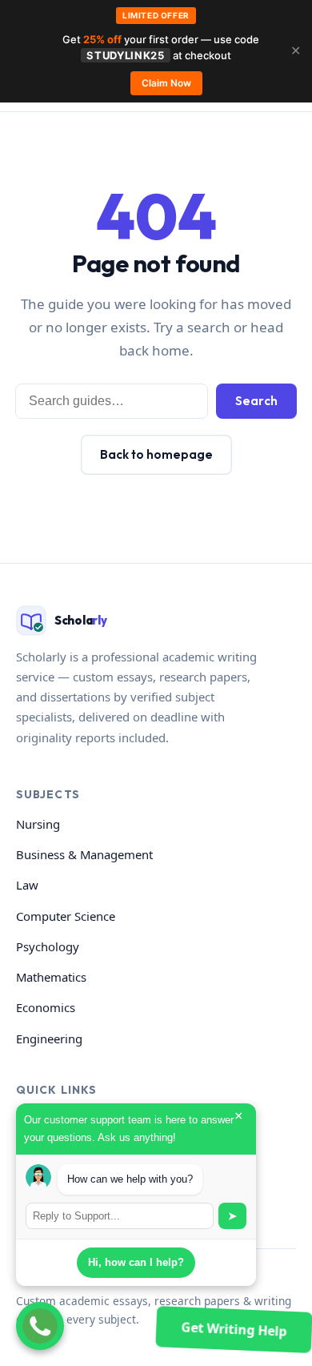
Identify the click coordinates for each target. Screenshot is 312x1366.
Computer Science (65, 916)
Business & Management (84, 854)
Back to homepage (156, 454)
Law (27, 885)
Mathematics (51, 977)
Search (256, 400)
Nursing (38, 824)
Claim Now (166, 83)
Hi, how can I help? (136, 1262)
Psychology (47, 946)
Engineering (49, 1039)
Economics (45, 1007)
